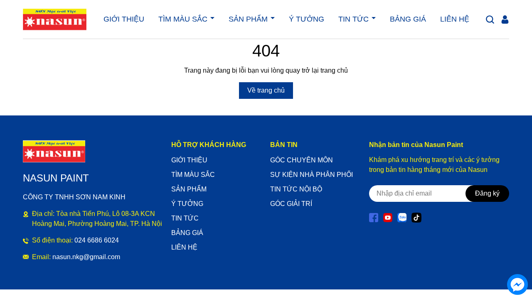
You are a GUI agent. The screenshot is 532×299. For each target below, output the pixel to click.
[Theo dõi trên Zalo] (402, 217)
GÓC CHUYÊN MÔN (301, 160)
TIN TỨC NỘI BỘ (296, 189)
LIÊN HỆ (454, 19)
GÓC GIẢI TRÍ (291, 203)
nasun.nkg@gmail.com (86, 256)
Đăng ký (487, 193)
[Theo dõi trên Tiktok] (416, 217)
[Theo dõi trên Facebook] (374, 217)
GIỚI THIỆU (123, 19)
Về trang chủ (266, 90)
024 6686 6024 (96, 240)
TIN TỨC (354, 19)
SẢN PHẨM (249, 19)
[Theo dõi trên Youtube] (388, 217)
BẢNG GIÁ (408, 19)
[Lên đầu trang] (517, 261)
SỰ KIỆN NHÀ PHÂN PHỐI (311, 174)
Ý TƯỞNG (306, 19)
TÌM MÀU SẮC (183, 19)
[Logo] (54, 19)
